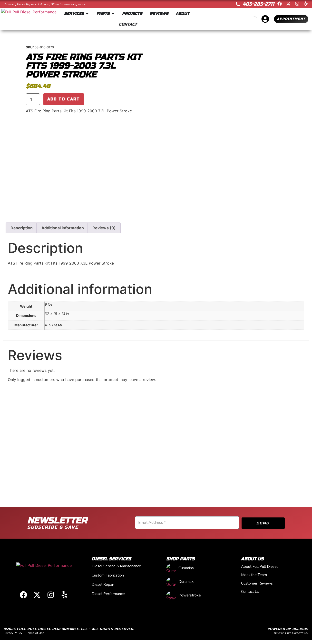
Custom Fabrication (108, 575)
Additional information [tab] (62, 227)
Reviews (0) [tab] (104, 227)
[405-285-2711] (238, 4)
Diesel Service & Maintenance (116, 566)
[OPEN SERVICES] (87, 14)
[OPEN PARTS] (113, 14)
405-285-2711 (258, 4)
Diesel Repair (103, 584)
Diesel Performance (108, 593)
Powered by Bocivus (287, 629)
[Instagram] (297, 3)
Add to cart (63, 99)
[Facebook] (279, 3)
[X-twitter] (288, 3)
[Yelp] (305, 3)
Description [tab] (21, 227)
